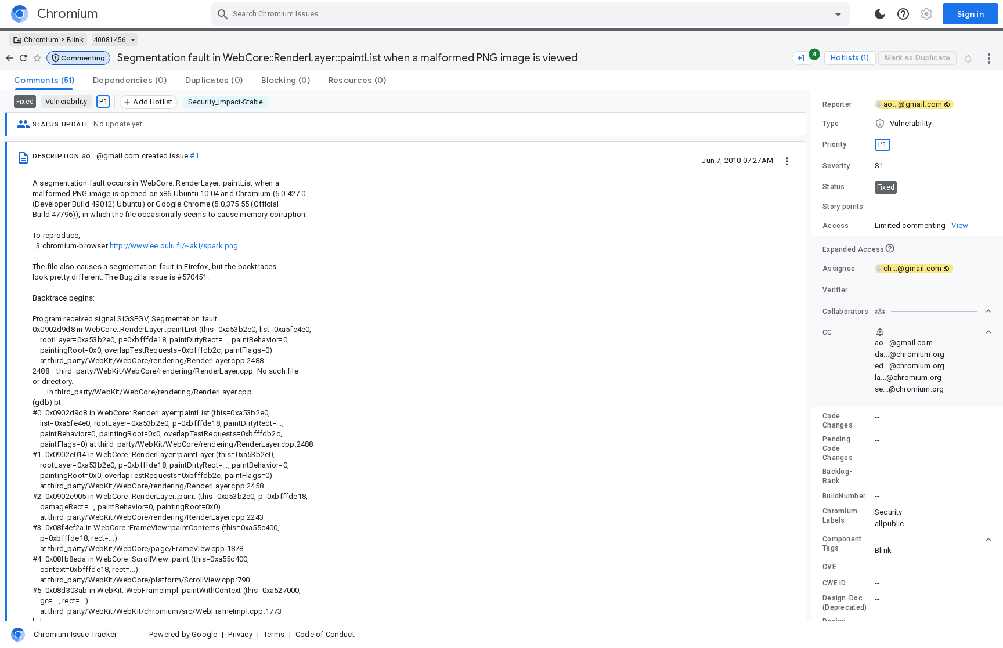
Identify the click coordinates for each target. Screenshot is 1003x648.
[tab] (44, 80)
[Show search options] (838, 14)
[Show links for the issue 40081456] (133, 40)
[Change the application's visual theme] (880, 14)
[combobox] (532, 14)
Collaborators (845, 311)
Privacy (240, 634)
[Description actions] (787, 160)
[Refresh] (23, 58)
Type (830, 124)
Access (835, 226)
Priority (834, 144)
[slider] (813, 355)
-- (878, 206)
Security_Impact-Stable (225, 102)
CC (827, 332)
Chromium (41, 40)
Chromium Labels (839, 515)
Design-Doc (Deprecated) (844, 602)
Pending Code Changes (837, 448)
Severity (836, 166)
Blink (75, 40)
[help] (903, 14)
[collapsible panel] (933, 539)
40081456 (109, 40)
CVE (829, 567)
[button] (78, 58)
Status (833, 187)
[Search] (223, 14)
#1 (194, 155)
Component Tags (842, 543)
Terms (274, 634)
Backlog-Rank (837, 476)
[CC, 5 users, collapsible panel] (933, 332)
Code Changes (837, 420)
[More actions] (989, 58)
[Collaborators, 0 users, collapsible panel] (933, 311)
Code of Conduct (325, 634)
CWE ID (834, 583)
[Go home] (9, 58)
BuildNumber (843, 496)
